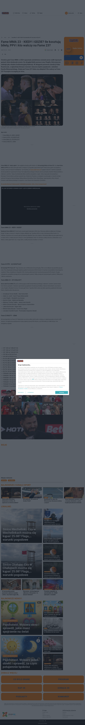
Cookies (26, 388)
